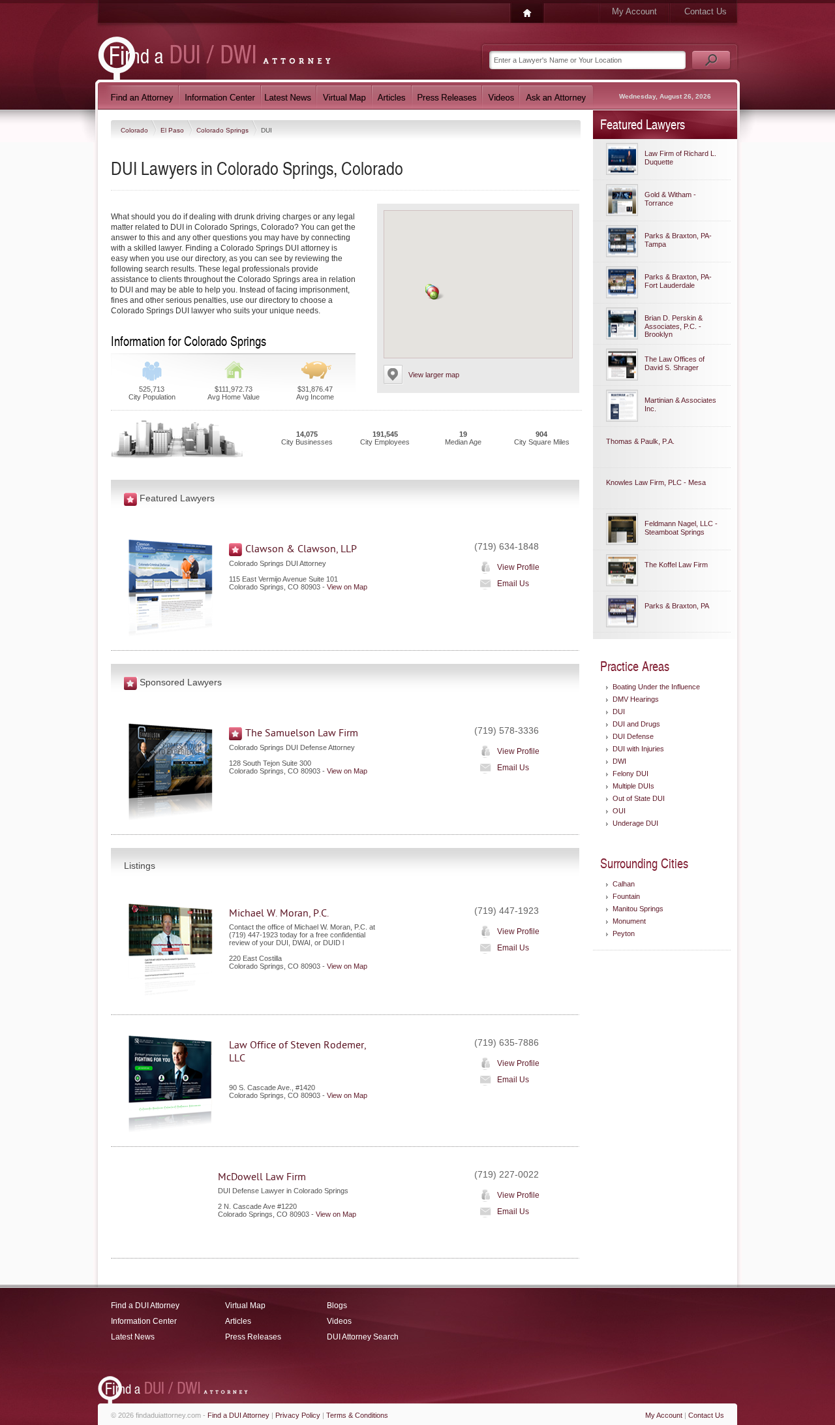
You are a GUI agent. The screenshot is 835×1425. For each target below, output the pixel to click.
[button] (434, 295)
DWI (619, 761)
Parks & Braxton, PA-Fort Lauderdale (678, 281)
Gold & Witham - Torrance (670, 199)
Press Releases (253, 1336)
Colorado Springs (223, 130)
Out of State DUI (639, 798)
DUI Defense (633, 736)
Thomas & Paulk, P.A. (640, 441)
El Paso (173, 130)
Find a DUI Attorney (145, 1305)
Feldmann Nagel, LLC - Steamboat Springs (681, 528)
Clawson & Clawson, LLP (301, 549)
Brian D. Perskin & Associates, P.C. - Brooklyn (674, 326)
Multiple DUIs (633, 786)
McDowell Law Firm (262, 1177)
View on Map (347, 587)
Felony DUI (630, 773)
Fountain (626, 896)
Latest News (133, 1336)
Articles (238, 1321)
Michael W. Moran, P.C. (279, 913)
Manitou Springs (638, 909)
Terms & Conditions (357, 1415)
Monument (629, 921)
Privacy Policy (297, 1415)
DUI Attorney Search (363, 1336)
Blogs (337, 1305)
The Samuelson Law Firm (301, 733)
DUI (619, 711)
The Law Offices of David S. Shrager (675, 363)
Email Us (513, 583)
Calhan (624, 884)
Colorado (135, 130)
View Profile (518, 567)
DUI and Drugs (636, 724)
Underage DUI (635, 823)
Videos (339, 1321)
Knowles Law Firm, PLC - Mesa (656, 482)
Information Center (144, 1321)
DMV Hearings (636, 699)
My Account (634, 11)
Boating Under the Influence (656, 687)
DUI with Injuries (638, 749)
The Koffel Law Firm (676, 565)
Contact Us (705, 11)
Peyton (624, 933)
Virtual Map (245, 1305)
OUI (619, 811)
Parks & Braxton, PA (677, 606)
